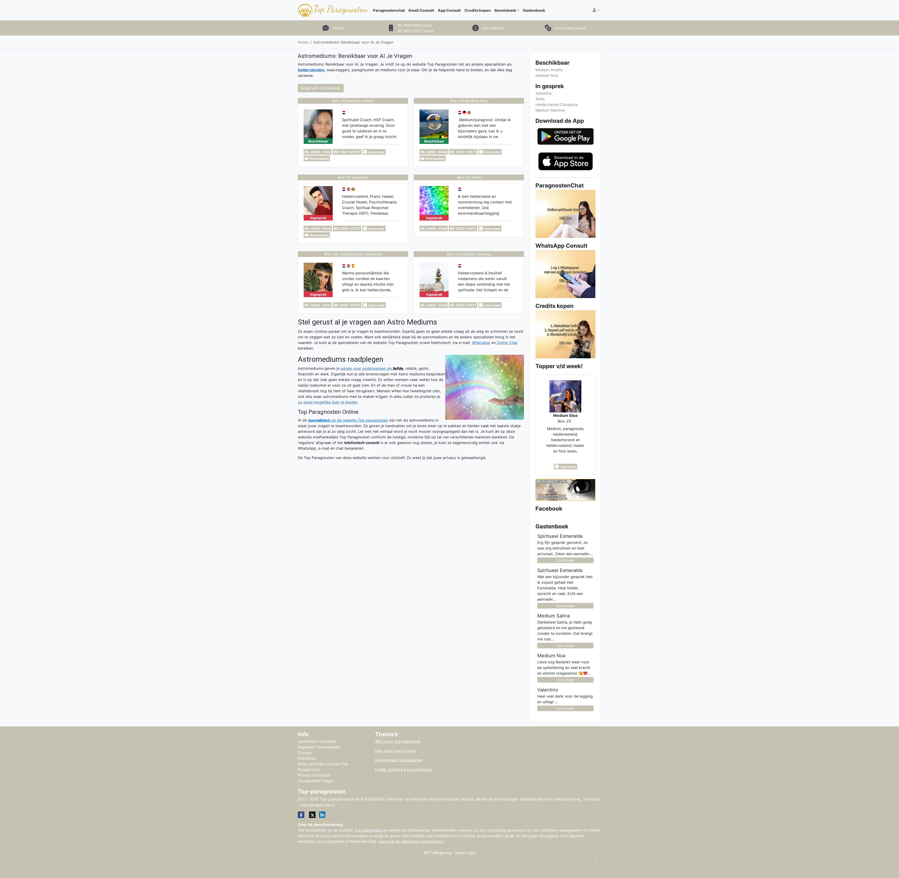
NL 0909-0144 (415, 25)
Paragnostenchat (389, 10)
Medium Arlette (549, 69)
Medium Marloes (550, 110)
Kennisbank (505, 10)
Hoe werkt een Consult (395, 750)
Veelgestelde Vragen (316, 780)
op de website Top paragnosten (348, 420)
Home (303, 42)
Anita (540, 99)
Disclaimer (307, 758)
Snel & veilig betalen (570, 28)
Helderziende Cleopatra (556, 104)
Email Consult (421, 10)
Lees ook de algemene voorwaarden (410, 841)
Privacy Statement (314, 775)
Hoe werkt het (493, 28)
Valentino (543, 93)
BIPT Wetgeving (437, 852)
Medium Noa (546, 75)
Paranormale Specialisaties (399, 760)
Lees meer (565, 560)
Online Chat (507, 342)
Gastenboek (534, 10)
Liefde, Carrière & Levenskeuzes (403, 769)
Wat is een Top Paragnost (397, 741)
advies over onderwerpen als (372, 368)
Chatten (339, 28)
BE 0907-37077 (416, 31)
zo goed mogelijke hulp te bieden (327, 402)
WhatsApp (481, 342)
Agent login (465, 852)
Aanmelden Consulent (317, 741)
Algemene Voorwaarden (319, 747)
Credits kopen (477, 10)
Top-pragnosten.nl (370, 830)
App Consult (449, 10)
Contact (305, 752)
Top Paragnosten (340, 9)
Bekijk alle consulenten (321, 88)
